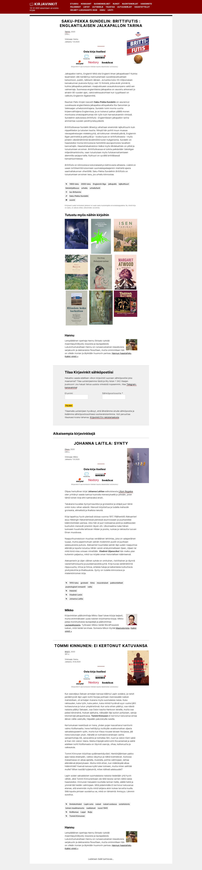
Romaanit (86, 4)
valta (90, 587)
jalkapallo (112, 184)
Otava (67, 449)
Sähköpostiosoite (112, 393)
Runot (116, 4)
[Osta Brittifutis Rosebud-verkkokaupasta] (101, 58)
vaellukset (91, 808)
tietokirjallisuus (72, 188)
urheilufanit (95, 188)
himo (92, 583)
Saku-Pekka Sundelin (78, 196)
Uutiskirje (97, 7)
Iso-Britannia (75, 192)
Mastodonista (122, 628)
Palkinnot (75, 7)
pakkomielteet (116, 583)
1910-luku (73, 583)
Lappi (83, 812)
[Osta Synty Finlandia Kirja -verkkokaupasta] (87, 476)
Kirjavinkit (45, 4)
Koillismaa (73, 812)
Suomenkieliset (102, 4)
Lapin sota (88, 804)
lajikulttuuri (124, 184)
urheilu (84, 188)
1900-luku (74, 184)
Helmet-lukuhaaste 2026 (83, 10)
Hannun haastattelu (121, 353)
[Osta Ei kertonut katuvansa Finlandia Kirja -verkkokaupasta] (87, 679)
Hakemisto (146, 4)
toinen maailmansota (74, 808)
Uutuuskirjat (124, 7)
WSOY (67, 652)
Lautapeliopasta (72, 625)
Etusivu (74, 4)
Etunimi (69, 393)
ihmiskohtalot (75, 804)
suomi (72, 200)
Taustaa (110, 7)
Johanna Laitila (76, 599)
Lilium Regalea (126, 491)
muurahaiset (102, 583)
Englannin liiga (99, 184)
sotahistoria (124, 804)
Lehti (110, 10)
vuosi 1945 (103, 808)
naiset (98, 804)
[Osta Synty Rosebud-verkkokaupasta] (101, 476)
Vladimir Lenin (75, 595)
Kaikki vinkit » (71, 356)
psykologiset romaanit (75, 587)
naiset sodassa (110, 804)
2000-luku (86, 184)
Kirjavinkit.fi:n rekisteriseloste (104, 417)
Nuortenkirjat (130, 4)
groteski (84, 583)
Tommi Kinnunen (77, 816)
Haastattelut (142, 7)
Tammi (67, 32)
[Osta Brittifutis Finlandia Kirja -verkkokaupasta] (87, 58)
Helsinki (73, 591)
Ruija (90, 812)
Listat (86, 7)
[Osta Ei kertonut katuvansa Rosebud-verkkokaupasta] (101, 679)
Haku (102, 10)
